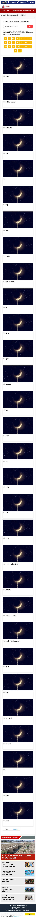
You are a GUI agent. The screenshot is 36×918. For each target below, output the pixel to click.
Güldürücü (7, 744)
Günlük (6, 436)
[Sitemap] (26, 909)
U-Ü (26, 46)
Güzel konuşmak (9, 102)
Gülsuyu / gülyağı (9, 615)
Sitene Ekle (22, 910)
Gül (4, 770)
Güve (5, 307)
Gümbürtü (7, 590)
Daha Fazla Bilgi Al (15, 916)
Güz (4, 179)
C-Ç (13, 38)
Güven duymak (9, 282)
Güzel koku (7, 128)
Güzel (5, 153)
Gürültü (6, 333)
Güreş (5, 410)
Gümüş (6, 538)
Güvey (5, 205)
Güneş (5, 461)
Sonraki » (15, 829)
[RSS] (23, 909)
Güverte (6, 230)
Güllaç (5, 692)
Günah (5, 513)
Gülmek (6, 667)
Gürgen (6, 359)
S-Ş (17, 46)
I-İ (9, 42)
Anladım (30, 914)
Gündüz (6, 487)
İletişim (28, 910)
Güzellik (6, 76)
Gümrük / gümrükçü (10, 564)
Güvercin (6, 256)
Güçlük (6, 821)
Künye (7, 910)
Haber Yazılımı (21, 907)
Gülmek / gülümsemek (11, 641)
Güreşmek (7, 384)
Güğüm (6, 795)
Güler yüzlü (7, 718)
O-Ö (5, 46)
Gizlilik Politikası (14, 910)
